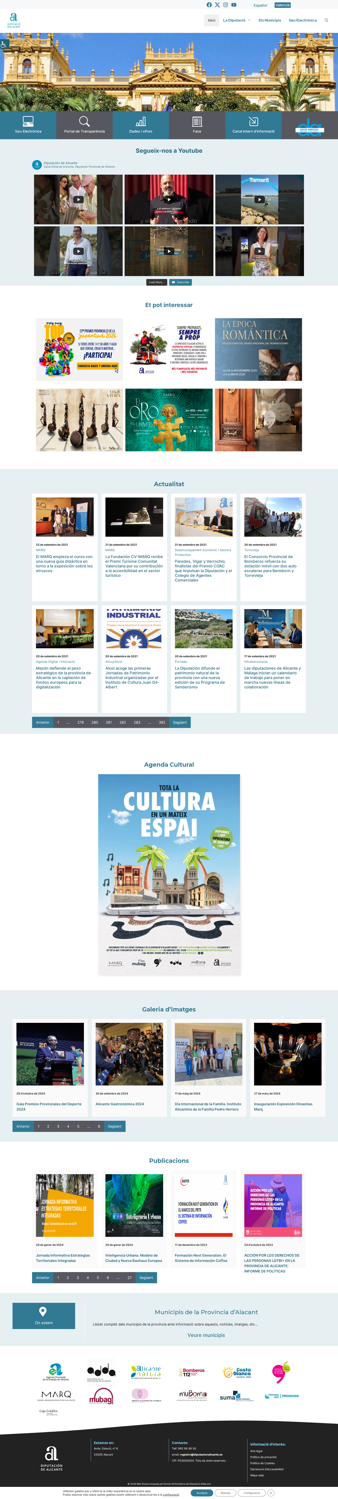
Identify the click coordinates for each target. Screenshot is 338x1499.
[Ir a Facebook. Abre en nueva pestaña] (209, 4)
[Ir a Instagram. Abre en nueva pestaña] (225, 4)
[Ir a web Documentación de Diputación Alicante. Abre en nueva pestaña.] (141, 125)
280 (95, 722)
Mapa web (257, 1475)
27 (130, 1278)
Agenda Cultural (169, 764)
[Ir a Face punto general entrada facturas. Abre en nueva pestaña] (197, 125)
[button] (326, 20)
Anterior (42, 722)
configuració (171, 1494)
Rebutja (225, 1492)
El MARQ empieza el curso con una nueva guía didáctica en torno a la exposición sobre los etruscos (64, 563)
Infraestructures (256, 662)
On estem (44, 1322)
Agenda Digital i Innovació (55, 662)
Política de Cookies (262, 1463)
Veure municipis (206, 1335)
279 (80, 722)
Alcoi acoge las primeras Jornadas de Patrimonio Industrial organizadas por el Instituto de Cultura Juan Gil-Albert (132, 677)
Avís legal (256, 1451)
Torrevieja (251, 550)
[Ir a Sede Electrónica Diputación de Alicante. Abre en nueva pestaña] (28, 125)
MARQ (40, 550)
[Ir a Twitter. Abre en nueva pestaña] (217, 4)
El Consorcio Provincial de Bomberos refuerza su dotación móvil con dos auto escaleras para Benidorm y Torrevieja (270, 566)
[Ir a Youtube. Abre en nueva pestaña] (233, 4)
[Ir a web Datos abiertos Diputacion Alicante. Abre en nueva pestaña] (310, 125)
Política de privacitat (263, 1457)
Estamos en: (104, 1443)
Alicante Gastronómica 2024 (120, 1104)
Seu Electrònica (303, 20)
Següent (180, 722)
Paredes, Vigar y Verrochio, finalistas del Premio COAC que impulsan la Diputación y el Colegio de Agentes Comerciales (203, 570)
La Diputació (234, 20)
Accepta (202, 1492)
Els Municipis (270, 20)
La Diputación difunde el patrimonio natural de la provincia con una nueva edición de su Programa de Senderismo (200, 677)
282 (123, 722)
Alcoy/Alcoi (113, 662)
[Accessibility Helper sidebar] (4, 44)
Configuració (252, 1492)
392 (162, 722)
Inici (211, 20)
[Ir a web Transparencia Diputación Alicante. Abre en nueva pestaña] (84, 125)
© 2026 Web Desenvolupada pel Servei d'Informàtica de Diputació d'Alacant (169, 1483)
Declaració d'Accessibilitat (267, 1469)
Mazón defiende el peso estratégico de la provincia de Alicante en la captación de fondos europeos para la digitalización (63, 677)
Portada (181, 662)
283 (137, 722)
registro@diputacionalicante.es (201, 1454)
